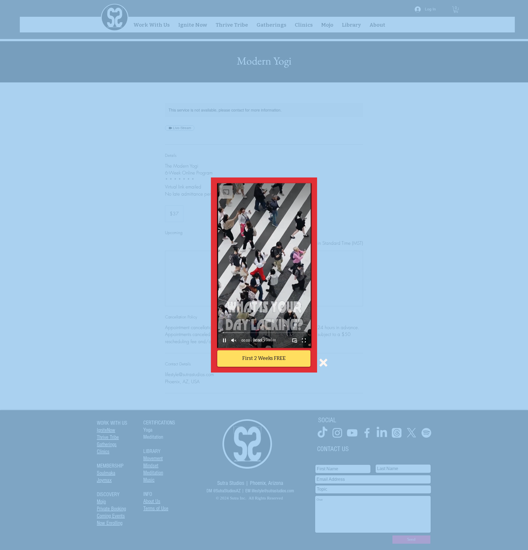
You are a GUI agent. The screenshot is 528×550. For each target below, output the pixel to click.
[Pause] (224, 340)
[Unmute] (233, 340)
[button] (323, 363)
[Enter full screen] (303, 340)
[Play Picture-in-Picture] (294, 340)
